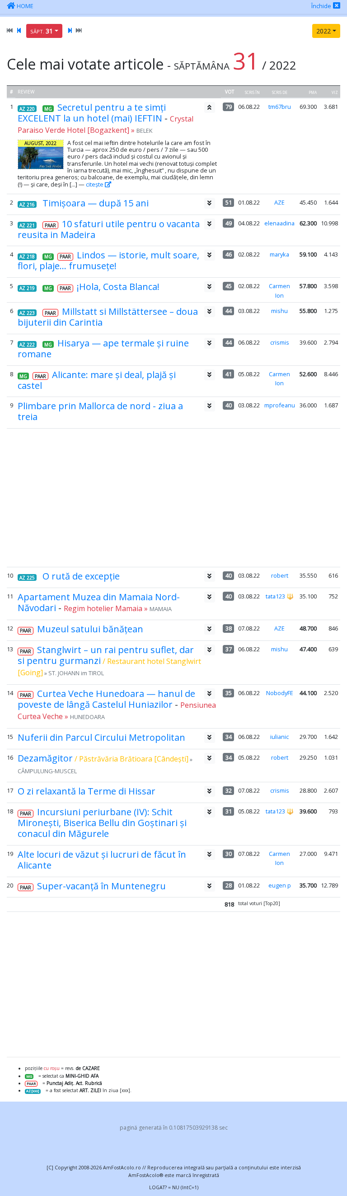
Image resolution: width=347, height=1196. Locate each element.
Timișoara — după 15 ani (95, 203)
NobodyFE (279, 693)
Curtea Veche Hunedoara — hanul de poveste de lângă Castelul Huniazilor (106, 698)
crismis (279, 342)
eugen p (279, 885)
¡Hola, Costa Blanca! (118, 286)
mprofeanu (279, 405)
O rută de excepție (81, 576)
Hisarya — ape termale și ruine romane (103, 348)
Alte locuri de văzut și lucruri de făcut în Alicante (102, 859)
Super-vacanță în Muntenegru (101, 886)
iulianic (279, 737)
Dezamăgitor (45, 758)
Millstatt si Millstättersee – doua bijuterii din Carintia (108, 316)
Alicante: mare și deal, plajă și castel (97, 380)
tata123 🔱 (280, 596)
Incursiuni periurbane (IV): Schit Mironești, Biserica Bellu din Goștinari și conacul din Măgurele (102, 823)
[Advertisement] (173, 497)
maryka (279, 254)
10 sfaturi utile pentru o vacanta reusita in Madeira (109, 229)
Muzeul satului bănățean (90, 629)
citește (95, 184)
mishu (279, 311)
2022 (323, 31)
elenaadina (279, 223)
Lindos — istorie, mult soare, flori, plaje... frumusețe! (108, 260)
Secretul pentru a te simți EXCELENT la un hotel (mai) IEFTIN (92, 112)
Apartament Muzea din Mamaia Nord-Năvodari (99, 602)
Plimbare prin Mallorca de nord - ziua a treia (100, 411)
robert (279, 575)
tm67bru (279, 107)
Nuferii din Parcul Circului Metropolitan (101, 737)
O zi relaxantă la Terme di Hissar (86, 791)
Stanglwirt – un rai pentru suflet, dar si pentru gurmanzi (106, 655)
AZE (279, 202)
